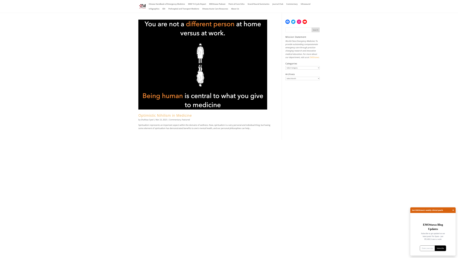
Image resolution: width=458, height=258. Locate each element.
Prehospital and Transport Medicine (183, 9)
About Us (235, 9)
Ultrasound (305, 4)
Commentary (292, 4)
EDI (163, 9)
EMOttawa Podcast (217, 4)
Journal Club (277, 4)
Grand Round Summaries (258, 4)
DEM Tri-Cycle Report (197, 4)
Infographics (154, 9)
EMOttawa (314, 57)
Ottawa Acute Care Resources (215, 9)
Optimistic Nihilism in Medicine (165, 115)
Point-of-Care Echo (237, 4)
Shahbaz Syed (147, 119)
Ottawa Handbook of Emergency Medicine (167, 4)
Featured (186, 119)
